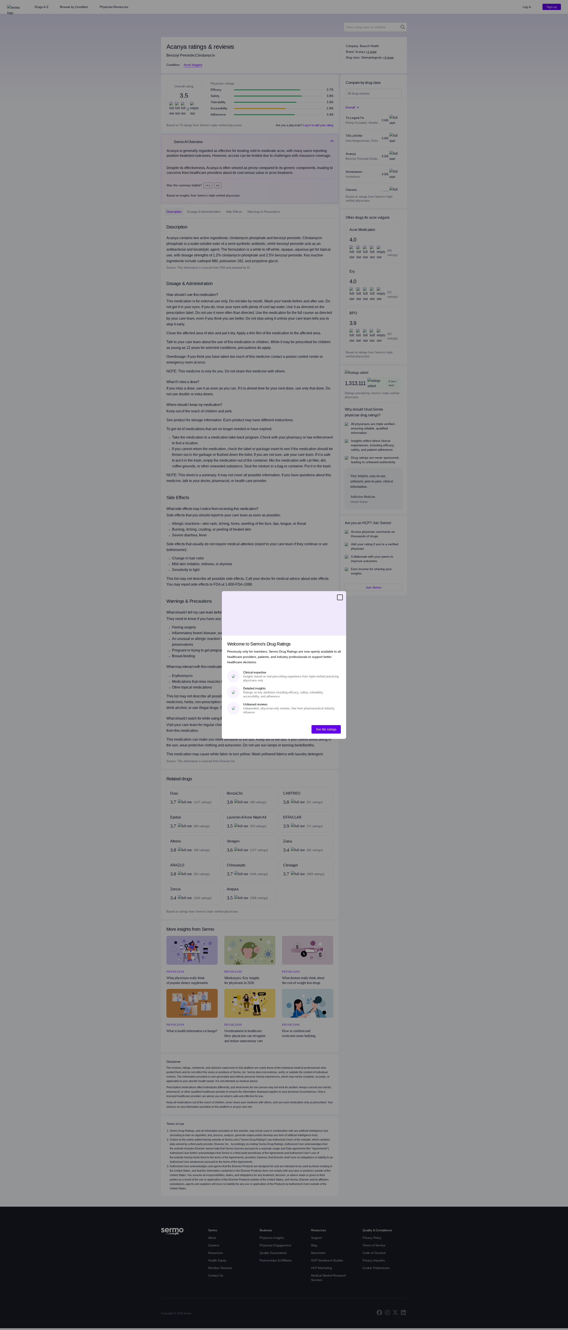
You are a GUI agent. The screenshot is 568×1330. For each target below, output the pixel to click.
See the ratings (326, 729)
